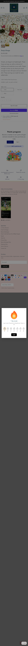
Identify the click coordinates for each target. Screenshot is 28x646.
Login (14, 334)
